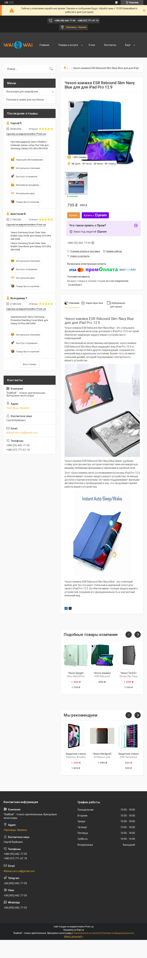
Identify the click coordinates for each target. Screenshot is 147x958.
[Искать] (51, 69)
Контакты (110, 45)
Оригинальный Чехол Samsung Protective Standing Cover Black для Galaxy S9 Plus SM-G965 (29, 320)
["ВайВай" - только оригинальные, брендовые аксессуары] (18, 45)
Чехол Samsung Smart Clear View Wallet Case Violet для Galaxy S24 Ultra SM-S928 (31, 235)
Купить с (89, 215)
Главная (44, 45)
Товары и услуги (68, 45)
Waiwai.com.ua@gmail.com (21, 432)
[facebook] (66, 608)
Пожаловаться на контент (86, 933)
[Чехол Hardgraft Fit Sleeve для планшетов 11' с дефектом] (102, 736)
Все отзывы (29, 364)
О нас (92, 45)
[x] (70, 608)
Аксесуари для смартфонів (22, 91)
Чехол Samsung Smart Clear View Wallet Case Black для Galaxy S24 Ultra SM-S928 (31, 246)
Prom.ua (89, 926)
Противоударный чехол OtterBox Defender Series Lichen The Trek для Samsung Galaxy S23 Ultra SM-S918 (30, 145)
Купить (73, 215)
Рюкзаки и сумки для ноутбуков (25, 99)
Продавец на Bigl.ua (73, 930)
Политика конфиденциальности (117, 933)
